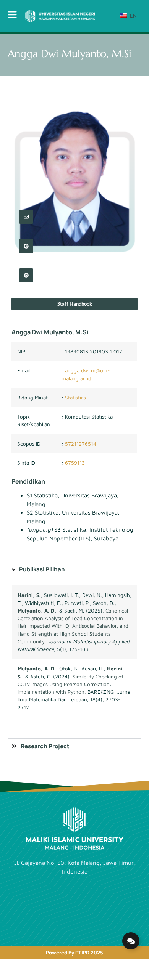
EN (132, 16)
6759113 (75, 463)
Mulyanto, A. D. (37, 611)
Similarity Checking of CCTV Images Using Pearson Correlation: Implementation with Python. (70, 684)
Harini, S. (29, 595)
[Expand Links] (130, 940)
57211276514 (80, 444)
